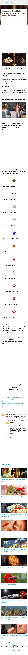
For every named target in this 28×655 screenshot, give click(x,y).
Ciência (3, 403)
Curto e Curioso (8, 2)
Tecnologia (16, 403)
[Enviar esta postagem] (2, 402)
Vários (21, 403)
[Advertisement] (14, 37)
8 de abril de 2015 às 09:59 (20, 414)
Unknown (12, 422)
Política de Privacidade (14, 642)
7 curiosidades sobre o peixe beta (8, 584)
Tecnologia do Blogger (15, 650)
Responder (9, 437)
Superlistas (9, 403)
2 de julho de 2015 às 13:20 (16, 423)
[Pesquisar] (26, 2)
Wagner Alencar (10, 414)
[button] (2, 20)
